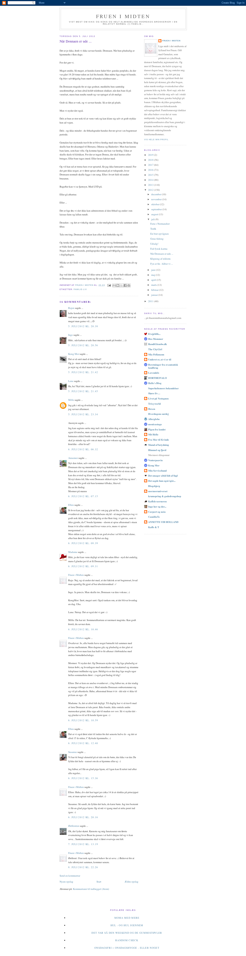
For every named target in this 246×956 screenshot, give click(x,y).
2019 (151, 155)
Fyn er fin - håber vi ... (161, 263)
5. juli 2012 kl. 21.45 (83, 391)
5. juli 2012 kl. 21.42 (83, 372)
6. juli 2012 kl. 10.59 (83, 720)
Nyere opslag (66, 881)
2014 (151, 180)
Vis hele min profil (156, 139)
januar (154, 295)
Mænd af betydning (158, 445)
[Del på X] (121, 285)
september (156, 209)
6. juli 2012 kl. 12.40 (83, 743)
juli (153, 219)
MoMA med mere (127, 917)
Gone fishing (157, 238)
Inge (70, 335)
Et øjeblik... (154, 334)
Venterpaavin (155, 460)
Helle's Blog (154, 383)
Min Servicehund (157, 470)
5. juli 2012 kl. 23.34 (83, 414)
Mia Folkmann (156, 354)
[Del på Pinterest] (129, 285)
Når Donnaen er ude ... (161, 253)
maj (153, 275)
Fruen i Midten (123, 16)
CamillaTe (154, 516)
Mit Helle (153, 434)
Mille (71, 400)
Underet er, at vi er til (159, 359)
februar (155, 290)
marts (154, 285)
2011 (151, 301)
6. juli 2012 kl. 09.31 (83, 566)
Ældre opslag (131, 881)
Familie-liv (80, 289)
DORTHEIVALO (157, 378)
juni (153, 270)
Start (98, 881)
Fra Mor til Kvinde (158, 439)
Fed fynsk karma (158, 248)
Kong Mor (73, 354)
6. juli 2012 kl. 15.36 (83, 778)
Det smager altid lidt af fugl (163, 475)
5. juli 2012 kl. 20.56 (83, 345)
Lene (70, 381)
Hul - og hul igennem (127, 925)
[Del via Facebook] (125, 285)
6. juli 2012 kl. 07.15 (83, 496)
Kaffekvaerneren (157, 501)
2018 (151, 160)
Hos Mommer (155, 339)
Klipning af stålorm (160, 258)
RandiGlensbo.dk (157, 344)
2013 (151, 185)
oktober (155, 204)
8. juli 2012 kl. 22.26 (83, 867)
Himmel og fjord (157, 450)
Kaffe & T (153, 527)
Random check (126, 940)
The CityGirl (155, 349)
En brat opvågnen (159, 233)
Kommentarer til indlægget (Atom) (91, 889)
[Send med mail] (114, 285)
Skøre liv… (154, 393)
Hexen (151, 409)
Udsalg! (154, 243)
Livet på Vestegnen (158, 398)
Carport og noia (157, 511)
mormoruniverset (157, 491)
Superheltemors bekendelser (163, 388)
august (155, 214)
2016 (151, 170)
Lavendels (153, 372)
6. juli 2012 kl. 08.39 (83, 543)
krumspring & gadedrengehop (164, 496)
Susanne (72, 752)
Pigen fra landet (156, 429)
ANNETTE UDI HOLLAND (163, 522)
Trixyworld (154, 403)
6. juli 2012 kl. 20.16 (83, 817)
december (156, 194)
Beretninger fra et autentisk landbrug (163, 366)
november (156, 199)
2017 (151, 165)
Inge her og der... (157, 506)
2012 (151, 190)
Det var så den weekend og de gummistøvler (126, 932)
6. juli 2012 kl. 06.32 (83, 449)
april (154, 280)
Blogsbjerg (154, 486)
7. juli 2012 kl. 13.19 (83, 844)
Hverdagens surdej (158, 414)
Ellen (71, 505)
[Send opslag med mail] (109, 285)
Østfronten (73, 826)
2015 (151, 175)
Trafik (153, 228)
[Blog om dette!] (118, 285)
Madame (72, 552)
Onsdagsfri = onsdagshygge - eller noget (126, 947)
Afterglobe (154, 419)
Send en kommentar (70, 875)
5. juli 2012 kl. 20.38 (83, 326)
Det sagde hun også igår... (161, 481)
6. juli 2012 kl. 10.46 (83, 629)
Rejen (71, 308)
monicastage (155, 424)
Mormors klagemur (159, 455)
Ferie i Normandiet (160, 223)
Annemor (73, 458)
